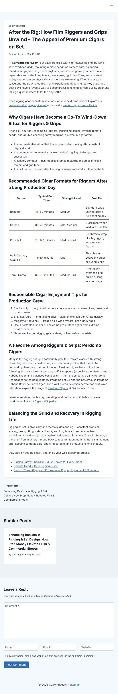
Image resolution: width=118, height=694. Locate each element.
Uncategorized (17, 26)
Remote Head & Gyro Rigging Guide (36, 466)
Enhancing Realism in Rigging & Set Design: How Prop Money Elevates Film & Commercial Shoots (29, 493)
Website (86, 647)
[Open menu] (111, 6)
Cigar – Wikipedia (45, 401)
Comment (12, 605)
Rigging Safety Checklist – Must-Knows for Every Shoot (48, 461)
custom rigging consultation (80, 105)
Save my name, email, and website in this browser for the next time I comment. (51, 655)
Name (10, 647)
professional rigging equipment (28, 105)
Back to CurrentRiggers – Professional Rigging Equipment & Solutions (56, 470)
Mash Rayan (18, 54)
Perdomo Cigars (58, 388)
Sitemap (74, 684)
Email (47, 647)
